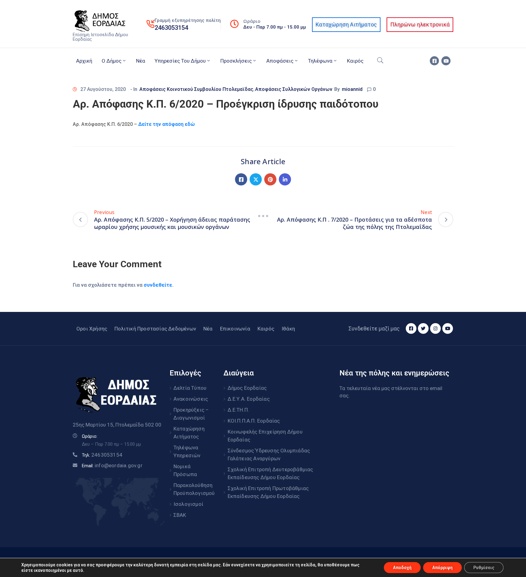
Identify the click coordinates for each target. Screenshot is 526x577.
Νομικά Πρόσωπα (185, 470)
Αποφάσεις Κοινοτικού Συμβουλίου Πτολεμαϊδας (196, 89)
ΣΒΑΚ (180, 515)
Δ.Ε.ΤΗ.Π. (238, 410)
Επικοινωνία (235, 329)
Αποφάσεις (279, 61)
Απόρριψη (442, 567)
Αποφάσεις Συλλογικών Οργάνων (293, 89)
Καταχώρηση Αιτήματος (189, 433)
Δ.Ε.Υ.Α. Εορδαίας (249, 399)
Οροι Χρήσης (91, 329)
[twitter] (423, 328)
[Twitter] (256, 179)
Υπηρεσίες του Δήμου (180, 61)
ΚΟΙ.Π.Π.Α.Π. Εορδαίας (254, 421)
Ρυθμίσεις (483, 567)
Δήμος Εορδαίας (247, 388)
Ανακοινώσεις (191, 399)
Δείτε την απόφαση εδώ (166, 124)
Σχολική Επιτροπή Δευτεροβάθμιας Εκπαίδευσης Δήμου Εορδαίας (270, 473)
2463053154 (171, 27)
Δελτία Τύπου (190, 388)
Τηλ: (102, 455)
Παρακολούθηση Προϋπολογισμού (192, 489)
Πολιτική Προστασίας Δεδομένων (155, 329)
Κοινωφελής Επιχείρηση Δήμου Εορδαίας (265, 436)
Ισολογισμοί (188, 504)
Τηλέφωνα (320, 61)
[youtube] (446, 60)
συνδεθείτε (158, 285)
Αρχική (84, 61)
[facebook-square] (434, 60)
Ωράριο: (89, 436)
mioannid (352, 89)
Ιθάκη (288, 329)
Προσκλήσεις (236, 61)
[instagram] (435, 328)
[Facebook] (241, 179)
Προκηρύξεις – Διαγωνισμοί (191, 414)
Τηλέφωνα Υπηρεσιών (187, 451)
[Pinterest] (270, 179)
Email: (112, 465)
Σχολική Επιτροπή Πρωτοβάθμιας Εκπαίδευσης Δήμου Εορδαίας (268, 492)
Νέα (140, 61)
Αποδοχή (402, 567)
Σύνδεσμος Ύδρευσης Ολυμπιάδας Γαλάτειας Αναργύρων (269, 454)
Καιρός (355, 61)
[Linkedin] (285, 179)
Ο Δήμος (111, 61)
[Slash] (263, 215)
